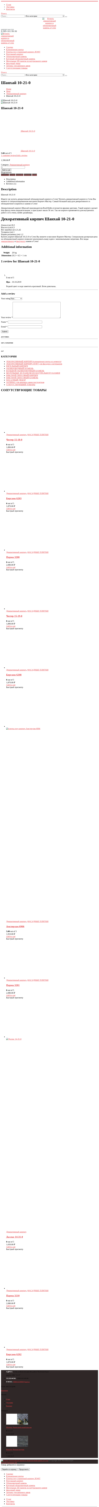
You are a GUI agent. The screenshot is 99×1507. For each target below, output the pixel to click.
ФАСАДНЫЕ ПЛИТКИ (37, 435)
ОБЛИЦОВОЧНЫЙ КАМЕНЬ (19, 368)
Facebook (5, 175)
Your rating (5, 298)
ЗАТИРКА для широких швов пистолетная (25, 382)
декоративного (7, 241)
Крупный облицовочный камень (20, 59)
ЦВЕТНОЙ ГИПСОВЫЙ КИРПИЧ (22, 375)
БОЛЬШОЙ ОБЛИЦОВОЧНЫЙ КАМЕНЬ (25, 371)
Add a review (21, 155)
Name (4, 322)
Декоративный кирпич (20, 165)
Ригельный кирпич (14, 54)
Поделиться (6, 172)
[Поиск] (66, 16)
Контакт (9, 1406)
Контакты (10, 9)
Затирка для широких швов (18, 66)
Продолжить (24, 1469)
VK (16, 1463)
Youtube (4, 1463)
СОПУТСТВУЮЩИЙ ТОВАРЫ (20, 385)
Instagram (4, 1390)
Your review (7, 317)
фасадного (20, 241)
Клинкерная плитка (15, 49)
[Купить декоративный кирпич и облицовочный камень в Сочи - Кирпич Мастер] (49, 28)
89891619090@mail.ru (21, 1382)
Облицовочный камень (16, 56)
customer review (8, 155)
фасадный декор (13, 63)
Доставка (10, 7)
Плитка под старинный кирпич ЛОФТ (23, 52)
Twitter (12, 175)
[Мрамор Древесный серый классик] (52, 1420)
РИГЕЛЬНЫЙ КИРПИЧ (17, 366)
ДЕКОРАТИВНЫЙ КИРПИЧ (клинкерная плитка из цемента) (33, 361)
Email (34, 175)
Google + (28, 175)
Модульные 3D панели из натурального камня (26, 61)
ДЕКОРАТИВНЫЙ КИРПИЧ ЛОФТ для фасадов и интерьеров (34, 364)
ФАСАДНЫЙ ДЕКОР (16, 380)
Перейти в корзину (9, 1469)
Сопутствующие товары (16, 68)
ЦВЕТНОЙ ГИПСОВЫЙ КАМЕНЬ (22, 378)
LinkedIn (19, 175)
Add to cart (6, 170)
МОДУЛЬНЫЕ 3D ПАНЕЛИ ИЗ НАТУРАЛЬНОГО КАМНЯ (33, 373)
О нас (8, 4)
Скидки (9, 47)
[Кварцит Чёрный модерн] (52, 1442)
